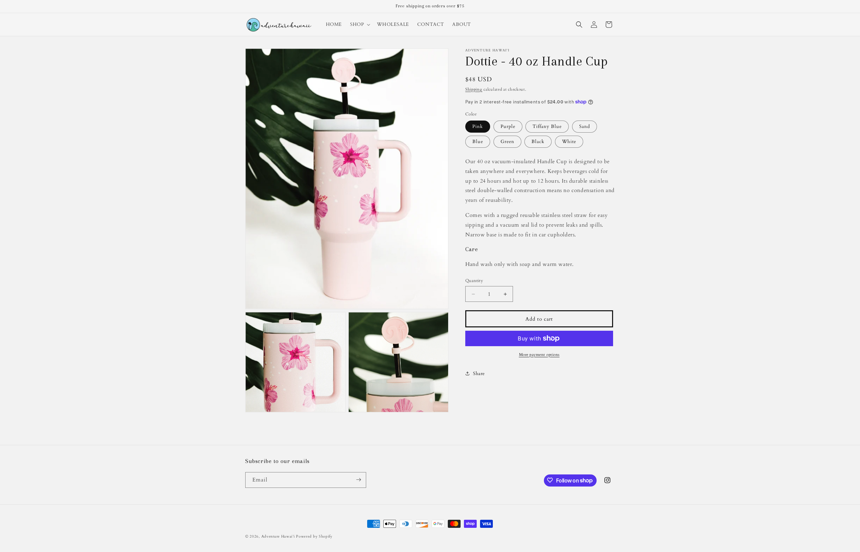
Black (538, 141)
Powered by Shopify (314, 536)
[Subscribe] (358, 480)
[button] (359, 24)
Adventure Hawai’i (278, 536)
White (569, 141)
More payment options (539, 354)
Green (507, 141)
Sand (584, 126)
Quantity (474, 281)
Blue (477, 141)
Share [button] (479, 373)
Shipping (473, 89)
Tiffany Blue (547, 126)
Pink (477, 126)
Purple (508, 126)
